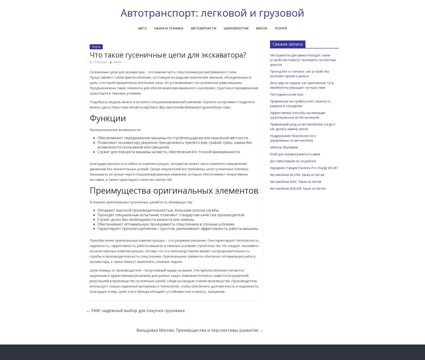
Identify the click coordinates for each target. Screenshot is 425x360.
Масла (261, 28)
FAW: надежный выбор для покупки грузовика (135, 310)
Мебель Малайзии (284, 147)
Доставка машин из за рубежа (293, 161)
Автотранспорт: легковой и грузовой (212, 12)
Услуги (281, 28)
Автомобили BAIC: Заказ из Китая (295, 181)
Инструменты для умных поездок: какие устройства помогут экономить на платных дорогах (303, 60)
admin (118, 62)
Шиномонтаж (236, 28)
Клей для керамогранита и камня (295, 154)
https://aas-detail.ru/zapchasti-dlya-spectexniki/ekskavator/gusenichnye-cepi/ (171, 107)
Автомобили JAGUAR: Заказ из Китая (297, 188)
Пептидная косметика (286, 94)
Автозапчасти (203, 28)
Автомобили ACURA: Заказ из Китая (297, 175)
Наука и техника (168, 28)
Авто (142, 28)
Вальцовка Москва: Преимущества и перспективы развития (199, 330)
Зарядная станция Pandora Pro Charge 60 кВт (304, 168)
